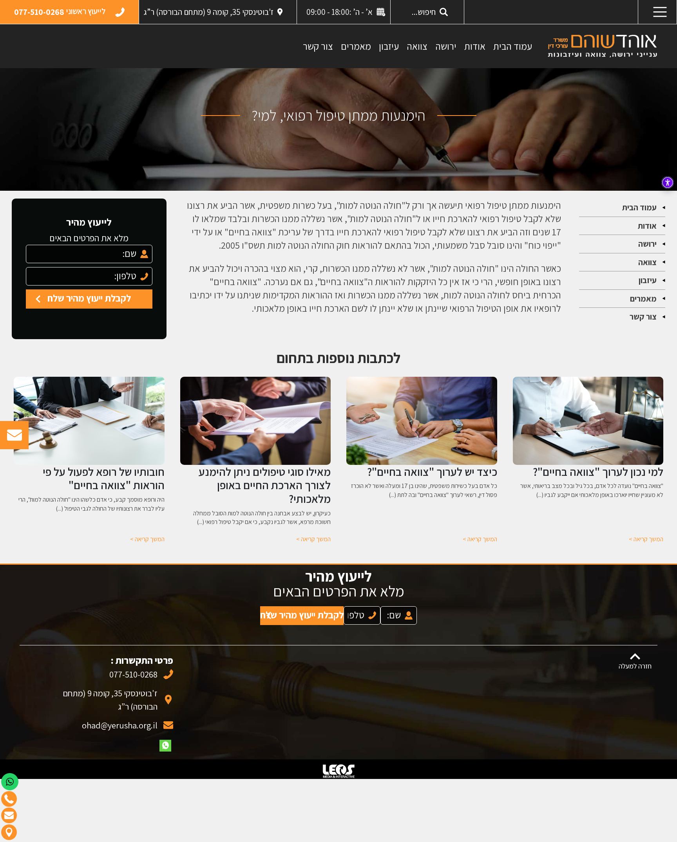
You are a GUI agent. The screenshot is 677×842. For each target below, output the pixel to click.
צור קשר (318, 46)
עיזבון (389, 46)
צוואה (417, 46)
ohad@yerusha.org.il (119, 717)
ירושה (445, 46)
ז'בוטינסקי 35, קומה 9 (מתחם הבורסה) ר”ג (208, 12)
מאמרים (356, 46)
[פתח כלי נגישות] (667, 182)
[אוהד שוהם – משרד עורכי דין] (602, 45)
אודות (474, 46)
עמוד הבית (512, 46)
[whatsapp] (165, 738)
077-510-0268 (133, 666)
